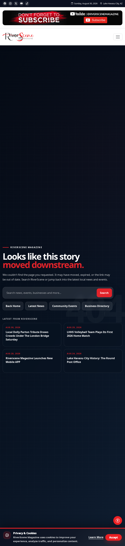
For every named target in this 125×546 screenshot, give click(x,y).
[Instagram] (10, 3)
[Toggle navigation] (117, 37)
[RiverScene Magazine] (18, 37)
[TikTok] (27, 3)
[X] (16, 3)
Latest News (36, 306)
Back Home (13, 306)
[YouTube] (21, 3)
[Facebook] (5, 3)
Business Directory (97, 306)
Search (104, 293)
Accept (113, 537)
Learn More (96, 537)
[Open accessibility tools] (117, 520)
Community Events (64, 306)
